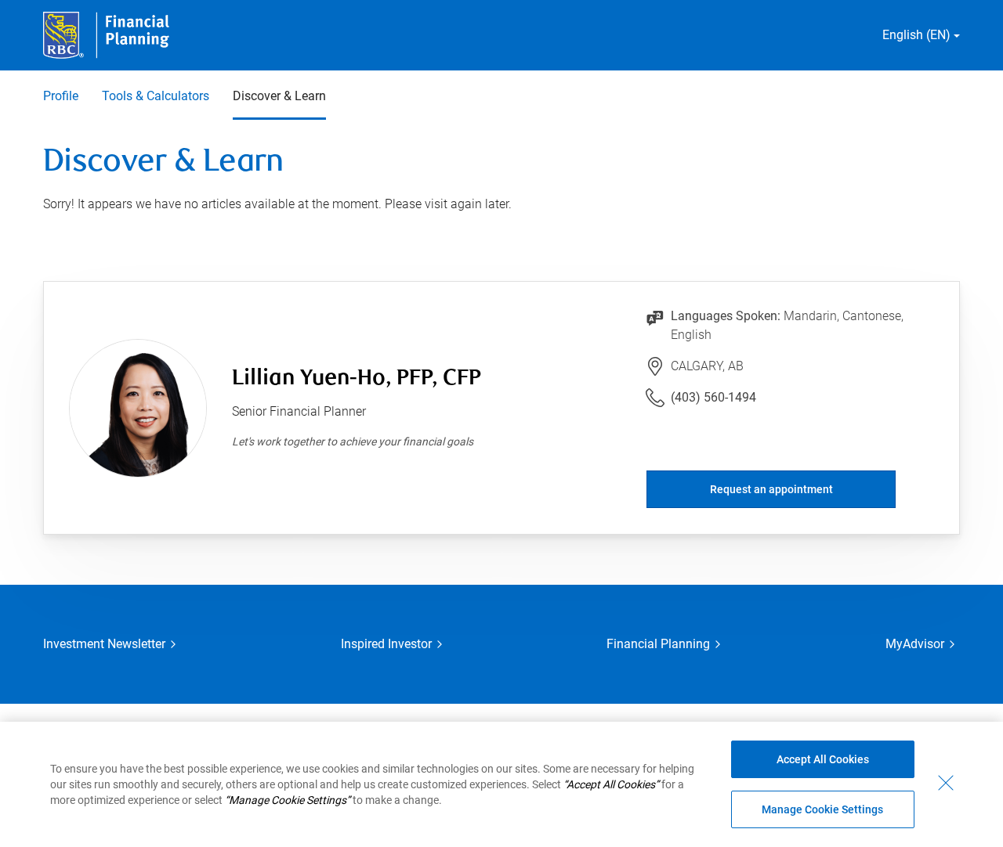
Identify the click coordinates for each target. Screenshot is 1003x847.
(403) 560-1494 (713, 397)
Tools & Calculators (155, 95)
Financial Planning (658, 643)
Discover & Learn (279, 95)
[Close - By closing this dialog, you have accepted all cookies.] (946, 783)
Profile (60, 95)
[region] (501, 784)
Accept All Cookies (823, 759)
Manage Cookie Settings (822, 809)
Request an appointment (771, 489)
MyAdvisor (914, 643)
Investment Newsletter (104, 643)
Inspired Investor (386, 643)
